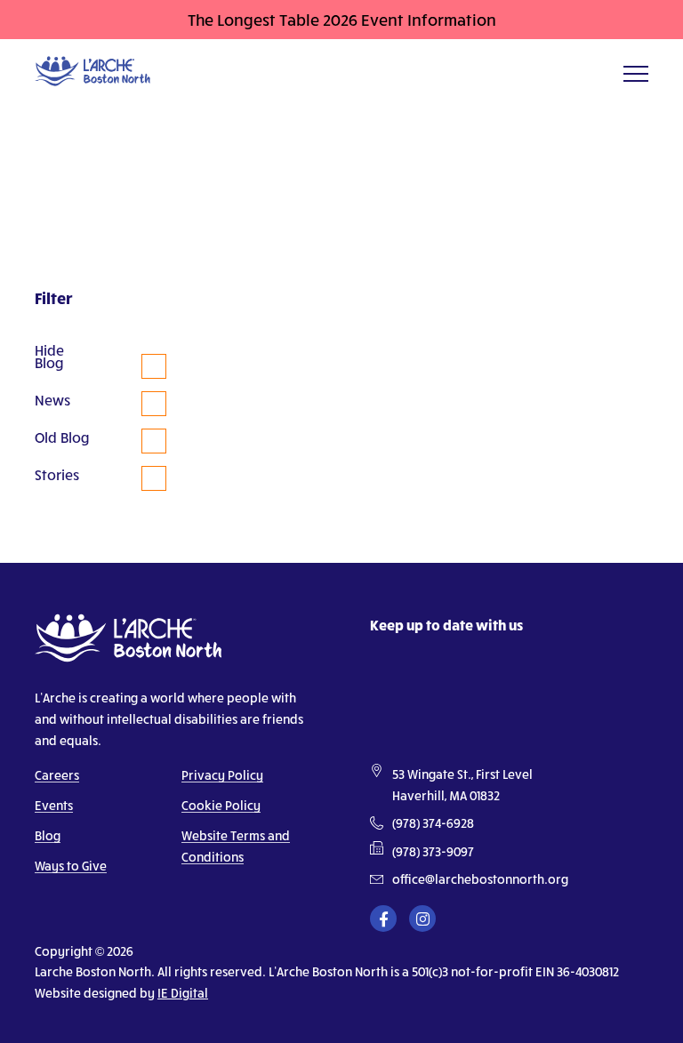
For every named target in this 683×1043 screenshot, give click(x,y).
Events (54, 805)
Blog (47, 835)
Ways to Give (71, 865)
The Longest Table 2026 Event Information (342, 19)
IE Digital (182, 992)
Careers (57, 774)
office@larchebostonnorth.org (480, 879)
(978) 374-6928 (433, 823)
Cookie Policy (221, 805)
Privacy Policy (222, 774)
